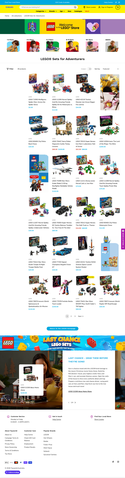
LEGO (30, 97)
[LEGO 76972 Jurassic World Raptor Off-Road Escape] (109, 285)
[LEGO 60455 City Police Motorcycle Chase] (109, 206)
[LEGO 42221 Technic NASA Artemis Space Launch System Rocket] (86, 246)
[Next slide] (75, 402)
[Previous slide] (69, 402)
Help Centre (108, 2)
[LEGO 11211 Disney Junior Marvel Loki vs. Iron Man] (86, 165)
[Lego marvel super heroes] (39, 174)
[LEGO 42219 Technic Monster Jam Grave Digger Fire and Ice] (86, 83)
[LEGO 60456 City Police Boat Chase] (39, 125)
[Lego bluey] (109, 253)
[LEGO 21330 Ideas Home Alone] (31, 374)
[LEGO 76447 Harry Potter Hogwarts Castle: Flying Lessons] (62, 125)
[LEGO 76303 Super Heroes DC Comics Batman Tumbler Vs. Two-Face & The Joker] (62, 206)
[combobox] (48, 7)
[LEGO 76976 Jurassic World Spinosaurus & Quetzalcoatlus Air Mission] (39, 285)
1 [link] (67, 316)
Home (7, 16)
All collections (17, 16)
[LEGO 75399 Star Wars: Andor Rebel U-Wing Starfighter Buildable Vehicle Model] (62, 165)
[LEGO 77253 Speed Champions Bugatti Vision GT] (62, 246)
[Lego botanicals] (109, 92)
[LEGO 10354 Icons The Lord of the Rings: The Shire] (109, 125)
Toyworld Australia (17, 468)
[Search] (75, 7)
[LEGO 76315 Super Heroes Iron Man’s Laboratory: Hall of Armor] (86, 125)
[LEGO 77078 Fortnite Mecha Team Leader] (62, 285)
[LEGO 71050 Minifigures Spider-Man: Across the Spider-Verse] (39, 83)
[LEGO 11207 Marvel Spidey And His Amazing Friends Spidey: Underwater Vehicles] (39, 206)
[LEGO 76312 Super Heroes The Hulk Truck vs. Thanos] (86, 206)
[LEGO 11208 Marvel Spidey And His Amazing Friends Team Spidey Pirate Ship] (109, 165)
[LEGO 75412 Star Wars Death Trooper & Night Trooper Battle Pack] (39, 246)
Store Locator (99, 419)
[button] (123, 239)
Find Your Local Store (12, 2)
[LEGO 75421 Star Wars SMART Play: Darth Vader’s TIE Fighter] (86, 285)
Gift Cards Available (62, 2)
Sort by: (97, 69)
